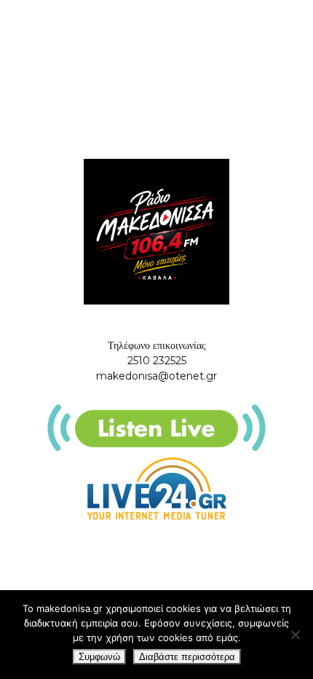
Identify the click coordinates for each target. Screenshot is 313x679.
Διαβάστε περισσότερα (187, 656)
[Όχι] (295, 634)
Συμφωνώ (99, 656)
